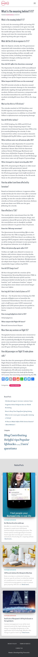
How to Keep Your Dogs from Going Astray (18, 411)
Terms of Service (25, 643)
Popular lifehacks (15, 385)
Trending (18, 444)
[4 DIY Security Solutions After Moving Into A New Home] (19, 556)
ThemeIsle (26, 652)
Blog (7, 435)
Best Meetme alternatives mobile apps (14, 523)
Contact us (19, 648)
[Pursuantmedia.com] (5, 3)
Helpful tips (11, 440)
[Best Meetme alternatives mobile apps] (19, 494)
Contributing (18, 435)
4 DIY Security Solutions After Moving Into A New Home (18, 573)
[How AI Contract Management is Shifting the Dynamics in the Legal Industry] (19, 601)
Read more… (8, 539)
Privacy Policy (12, 643)
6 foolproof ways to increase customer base (19, 401)
